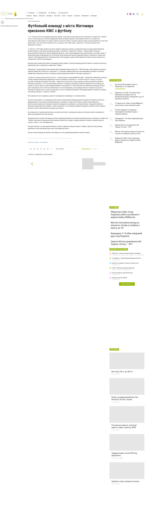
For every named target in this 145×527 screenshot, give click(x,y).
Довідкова (77, 15)
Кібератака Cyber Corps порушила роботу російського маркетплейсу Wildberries (128, 140)
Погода (64, 15)
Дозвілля (64, 13)
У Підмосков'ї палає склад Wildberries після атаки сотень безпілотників (129, 104)
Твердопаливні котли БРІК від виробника (124, 454)
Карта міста (42, 15)
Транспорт (70, 15)
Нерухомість (49, 15)
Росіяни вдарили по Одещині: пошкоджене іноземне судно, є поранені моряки (126, 112)
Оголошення (94, 15)
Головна (2, 18)
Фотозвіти (29, 15)
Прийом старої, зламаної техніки (125, 481)
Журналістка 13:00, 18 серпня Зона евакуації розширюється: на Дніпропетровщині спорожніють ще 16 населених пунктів (129, 96)
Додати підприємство (127, 284)
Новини (32, 13)
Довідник (42, 13)
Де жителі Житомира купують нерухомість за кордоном (126, 85)
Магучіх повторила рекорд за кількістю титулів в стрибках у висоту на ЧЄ (129, 133)
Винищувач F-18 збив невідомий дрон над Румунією (126, 234)
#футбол (36, 142)
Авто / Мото (57, 15)
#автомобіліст (44, 142)
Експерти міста (85, 15)
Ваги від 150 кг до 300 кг (122, 371)
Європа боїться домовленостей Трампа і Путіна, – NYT (127, 126)
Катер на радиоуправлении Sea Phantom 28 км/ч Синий (124, 398)
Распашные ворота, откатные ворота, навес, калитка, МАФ (124, 426)
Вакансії (35, 15)
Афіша (53, 13)
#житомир (30, 142)
